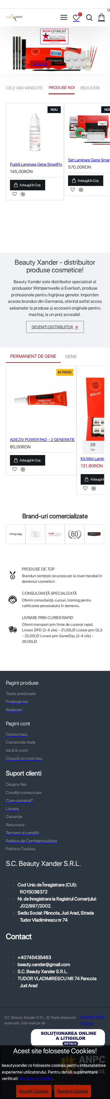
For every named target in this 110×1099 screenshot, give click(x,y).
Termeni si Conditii (36, 1078)
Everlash (15, 543)
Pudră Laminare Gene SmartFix (36, 164)
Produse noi (62, 87)
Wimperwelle (94, 543)
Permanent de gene (33, 356)
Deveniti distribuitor (52, 327)
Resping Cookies (72, 1091)
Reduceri (89, 88)
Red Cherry (55, 543)
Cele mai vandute (24, 88)
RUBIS (74, 543)
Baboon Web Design (92, 1020)
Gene (71, 356)
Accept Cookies (33, 1091)
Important (35, 543)
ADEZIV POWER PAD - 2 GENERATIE (42, 439)
